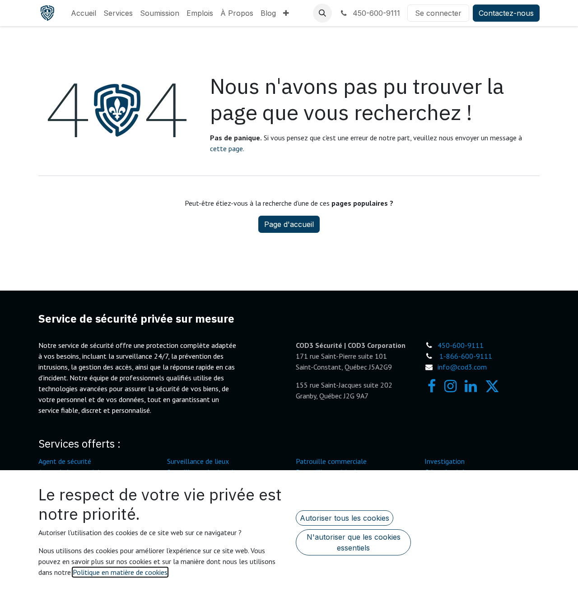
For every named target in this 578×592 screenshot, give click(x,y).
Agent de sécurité (64, 461)
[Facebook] (432, 386)
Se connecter (438, 13)
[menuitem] (83, 13)
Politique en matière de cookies (120, 572)
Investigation (444, 461)
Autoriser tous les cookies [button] (344, 518)
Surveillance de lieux (198, 461)
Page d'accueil (289, 224)
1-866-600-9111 (465, 356)
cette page (226, 148)
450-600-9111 (375, 13)
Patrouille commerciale (331, 461)
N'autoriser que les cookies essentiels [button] (354, 542)
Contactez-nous (506, 13)
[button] (322, 13)
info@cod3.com (462, 366)
